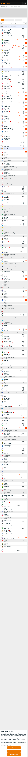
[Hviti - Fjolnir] (13, 314)
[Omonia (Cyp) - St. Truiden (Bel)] (13, 43)
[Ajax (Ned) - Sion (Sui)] (13, 115)
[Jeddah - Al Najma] (13, 424)
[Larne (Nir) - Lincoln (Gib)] (13, 142)
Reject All (14, 751)
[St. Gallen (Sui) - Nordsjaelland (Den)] (13, 122)
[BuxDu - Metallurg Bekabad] (13, 508)
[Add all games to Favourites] (1, 27)
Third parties (22, 739)
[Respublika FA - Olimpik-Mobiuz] (13, 505)
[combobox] (13, 23)
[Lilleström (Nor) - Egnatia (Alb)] (13, 39)
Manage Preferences (14, 754)
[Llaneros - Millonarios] (13, 251)
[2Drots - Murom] (13, 402)
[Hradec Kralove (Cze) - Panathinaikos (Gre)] (13, 99)
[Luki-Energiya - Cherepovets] (13, 399)
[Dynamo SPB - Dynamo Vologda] (13, 405)
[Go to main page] (7, 3)
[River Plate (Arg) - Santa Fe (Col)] (13, 434)
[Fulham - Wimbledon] (13, 294)
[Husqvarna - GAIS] (13, 449)
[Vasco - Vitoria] (13, 221)
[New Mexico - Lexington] (13, 487)
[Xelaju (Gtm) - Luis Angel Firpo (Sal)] (13, 345)
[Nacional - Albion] (13, 477)
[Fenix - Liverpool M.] (13, 474)
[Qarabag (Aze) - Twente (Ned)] (13, 82)
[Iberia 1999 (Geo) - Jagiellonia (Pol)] (13, 33)
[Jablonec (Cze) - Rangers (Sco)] (13, 75)
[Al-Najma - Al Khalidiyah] (13, 187)
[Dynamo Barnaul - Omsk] (13, 395)
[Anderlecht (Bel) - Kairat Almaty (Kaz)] (13, 63)
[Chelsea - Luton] (13, 290)
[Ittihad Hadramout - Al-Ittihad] (13, 547)
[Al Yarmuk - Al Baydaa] (13, 543)
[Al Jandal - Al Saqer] (13, 427)
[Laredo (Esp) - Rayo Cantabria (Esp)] (13, 531)
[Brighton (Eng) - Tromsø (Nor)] (13, 132)
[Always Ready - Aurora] (13, 200)
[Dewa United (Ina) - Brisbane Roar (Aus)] (13, 524)
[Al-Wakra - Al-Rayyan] (13, 389)
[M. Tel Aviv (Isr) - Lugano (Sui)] (13, 79)
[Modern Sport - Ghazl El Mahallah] (13, 272)
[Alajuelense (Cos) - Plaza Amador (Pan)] (13, 342)
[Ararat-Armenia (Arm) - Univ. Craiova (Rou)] (13, 29)
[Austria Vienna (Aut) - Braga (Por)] (13, 125)
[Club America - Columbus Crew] (13, 355)
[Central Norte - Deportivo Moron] (13, 164)
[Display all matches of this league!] (26, 158)
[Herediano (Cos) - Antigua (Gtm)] (13, 335)
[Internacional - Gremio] (13, 224)
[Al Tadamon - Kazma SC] (13, 329)
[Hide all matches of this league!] (26, 26)
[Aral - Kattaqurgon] (13, 502)
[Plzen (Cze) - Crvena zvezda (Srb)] (13, 46)
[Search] (23, 3)
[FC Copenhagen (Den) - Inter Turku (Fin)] (13, 95)
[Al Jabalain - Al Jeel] (13, 421)
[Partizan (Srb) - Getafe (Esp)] (13, 145)
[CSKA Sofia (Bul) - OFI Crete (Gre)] (13, 56)
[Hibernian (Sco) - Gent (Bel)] (13, 139)
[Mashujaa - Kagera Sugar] (13, 465)
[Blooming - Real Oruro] (13, 196)
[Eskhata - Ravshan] (13, 459)
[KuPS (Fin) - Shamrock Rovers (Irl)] (13, 72)
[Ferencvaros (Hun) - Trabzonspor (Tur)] (13, 66)
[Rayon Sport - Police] (13, 415)
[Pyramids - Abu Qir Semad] (13, 279)
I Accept (14, 747)
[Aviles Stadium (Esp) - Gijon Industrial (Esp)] (13, 534)
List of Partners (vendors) (6, 745)
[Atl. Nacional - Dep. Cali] (13, 248)
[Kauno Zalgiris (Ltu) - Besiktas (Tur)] (13, 36)
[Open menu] (25, 3)
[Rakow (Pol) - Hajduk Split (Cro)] (13, 109)
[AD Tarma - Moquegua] (13, 380)
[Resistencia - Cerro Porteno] (13, 374)
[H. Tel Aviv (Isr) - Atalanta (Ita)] (13, 119)
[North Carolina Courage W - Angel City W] (13, 496)
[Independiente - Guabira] (13, 203)
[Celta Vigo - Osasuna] (13, 151)
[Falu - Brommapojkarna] (13, 442)
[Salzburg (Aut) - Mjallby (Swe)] (13, 49)
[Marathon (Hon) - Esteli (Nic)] (13, 339)
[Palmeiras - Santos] (13, 217)
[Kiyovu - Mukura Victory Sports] (13, 411)
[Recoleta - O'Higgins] (13, 242)
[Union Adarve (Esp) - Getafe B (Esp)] (13, 521)
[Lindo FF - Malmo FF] (13, 452)
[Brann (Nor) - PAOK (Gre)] (13, 92)
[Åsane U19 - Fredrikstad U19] (13, 361)
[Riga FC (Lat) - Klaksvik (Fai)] (13, 112)
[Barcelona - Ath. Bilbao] (13, 155)
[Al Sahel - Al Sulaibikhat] (13, 326)
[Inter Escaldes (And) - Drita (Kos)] (13, 102)
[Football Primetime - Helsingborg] (13, 446)
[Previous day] (2, 23)
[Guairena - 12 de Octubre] (13, 370)
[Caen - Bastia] (13, 300)
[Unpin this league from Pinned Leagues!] (17, 27)
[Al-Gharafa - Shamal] (13, 386)
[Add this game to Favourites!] (1, 30)
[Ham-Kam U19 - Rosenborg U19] (13, 364)
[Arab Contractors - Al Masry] (13, 275)
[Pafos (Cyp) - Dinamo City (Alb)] (13, 105)
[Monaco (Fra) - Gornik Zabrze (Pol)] (13, 89)
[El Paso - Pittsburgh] (13, 483)
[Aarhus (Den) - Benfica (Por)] (13, 53)
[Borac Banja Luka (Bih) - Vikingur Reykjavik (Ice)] (13, 129)
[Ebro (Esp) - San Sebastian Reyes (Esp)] (13, 537)
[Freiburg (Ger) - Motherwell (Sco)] (13, 85)
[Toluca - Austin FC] (13, 351)
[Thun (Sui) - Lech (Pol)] (13, 59)
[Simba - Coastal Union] (13, 468)
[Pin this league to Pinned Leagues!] (8, 158)
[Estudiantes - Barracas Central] (13, 172)
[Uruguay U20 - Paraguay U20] (13, 515)
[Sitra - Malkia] (13, 190)
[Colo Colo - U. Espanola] (13, 239)
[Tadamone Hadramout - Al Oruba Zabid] (13, 550)
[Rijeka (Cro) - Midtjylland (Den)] (13, 135)
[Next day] (25, 23)
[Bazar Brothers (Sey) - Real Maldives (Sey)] (13, 527)
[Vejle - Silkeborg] (13, 260)
